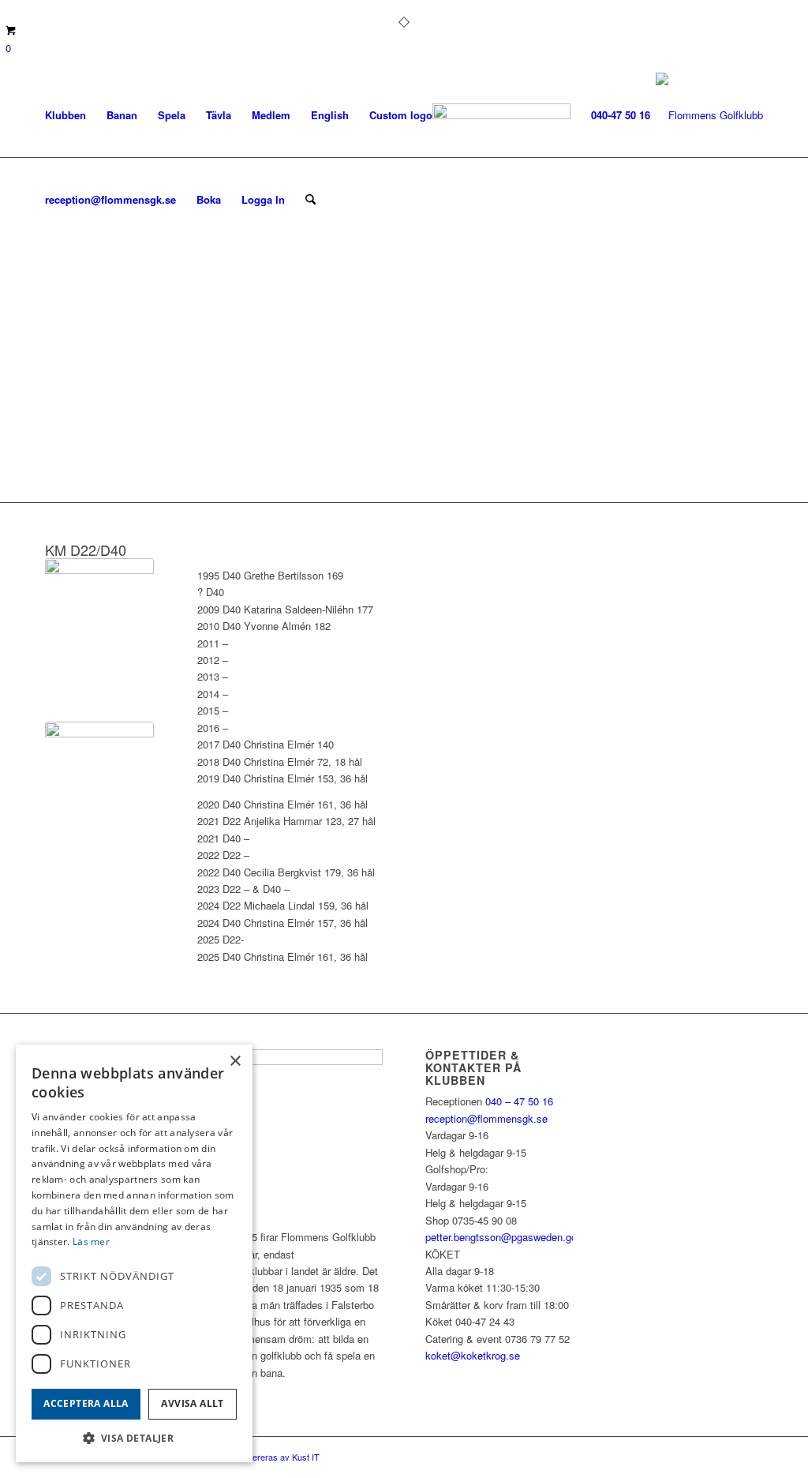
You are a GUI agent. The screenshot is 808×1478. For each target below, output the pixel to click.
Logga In (263, 199)
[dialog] (134, 1253)
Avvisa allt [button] (192, 1403)
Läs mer (91, 1241)
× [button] (235, 1061)
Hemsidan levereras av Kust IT (260, 1456)
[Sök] (310, 199)
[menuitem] (65, 115)
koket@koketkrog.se (472, 1355)
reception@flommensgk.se (486, 1118)
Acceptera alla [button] (86, 1403)
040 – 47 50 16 (517, 1100)
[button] (134, 1438)
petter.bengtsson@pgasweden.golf (503, 1236)
